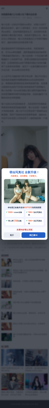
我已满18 (33, 235)
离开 (12, 235)
